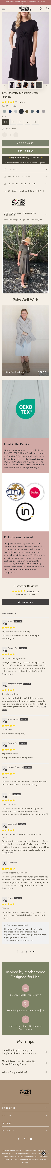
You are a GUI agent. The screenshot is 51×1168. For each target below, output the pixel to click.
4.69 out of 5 (33, 591)
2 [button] (22, 951)
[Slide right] (47, 85)
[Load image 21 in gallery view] (39, 85)
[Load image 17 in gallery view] (12, 85)
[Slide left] (4, 85)
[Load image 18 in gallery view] (19, 85)
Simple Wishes (15, 1150)
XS (5, 122)
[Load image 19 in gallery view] (26, 85)
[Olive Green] (26, 111)
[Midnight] (21, 111)
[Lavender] (43, 111)
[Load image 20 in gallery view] (32, 85)
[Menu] (3, 8)
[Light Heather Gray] (15, 111)
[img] (8, 627)
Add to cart (25, 143)
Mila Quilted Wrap (16, 372)
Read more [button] (7, 674)
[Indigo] (10, 111)
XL (35, 122)
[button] (40, 8)
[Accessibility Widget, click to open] (43, 1153)
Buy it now (25, 151)
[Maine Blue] (32, 111)
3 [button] (26, 951)
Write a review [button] (25, 602)
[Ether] (4, 111)
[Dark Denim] (37, 111)
